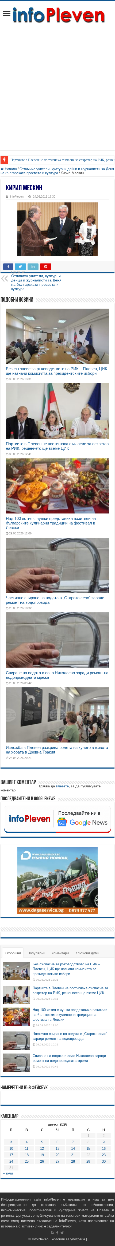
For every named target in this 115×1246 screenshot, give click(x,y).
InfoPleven (40, 1239)
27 (57, 1161)
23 (104, 1155)
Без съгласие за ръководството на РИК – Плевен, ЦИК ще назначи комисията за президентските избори (56, 371)
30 (104, 1161)
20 (57, 1155)
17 (11, 1155)
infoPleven (17, 196)
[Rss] (53, 1233)
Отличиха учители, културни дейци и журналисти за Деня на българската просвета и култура (57, 171)
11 (26, 1149)
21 (73, 1155)
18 (27, 1155)
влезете (62, 786)
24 (11, 1161)
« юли (8, 1173)
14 (73, 1149)
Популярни (36, 953)
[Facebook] (57, 1233)
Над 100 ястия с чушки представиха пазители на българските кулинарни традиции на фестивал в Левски (51, 523)
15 (88, 1149)
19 (42, 1155)
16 (104, 1149)
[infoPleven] (57, 15)
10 (11, 1149)
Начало (10, 169)
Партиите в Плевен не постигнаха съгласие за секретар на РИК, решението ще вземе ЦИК (57, 446)
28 (73, 1161)
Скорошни (13, 953)
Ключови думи (87, 953)
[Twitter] (62, 1233)
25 (27, 1161)
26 (42, 1161)
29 (88, 1161)
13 (57, 1149)
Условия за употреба (68, 1239)
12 (42, 1149)
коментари (60, 953)
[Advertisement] (57, 84)
